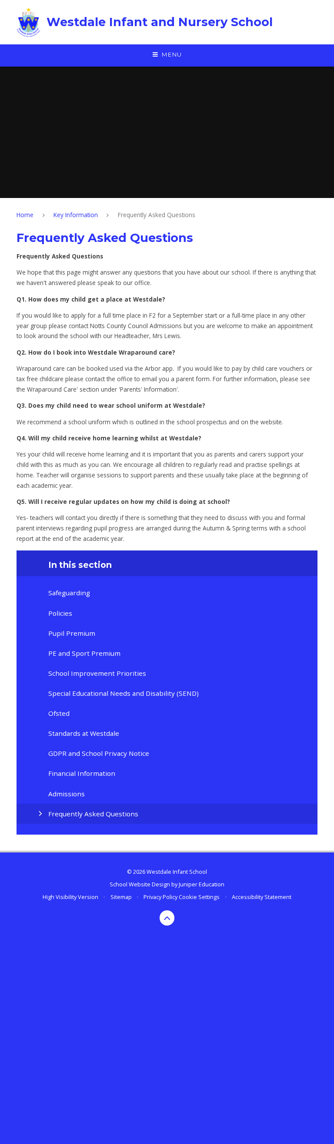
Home (25, 215)
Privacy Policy (160, 897)
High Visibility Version (70, 897)
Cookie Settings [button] (199, 897)
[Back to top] (167, 918)
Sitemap (121, 897)
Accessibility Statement (261, 897)
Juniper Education (201, 884)
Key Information (75, 215)
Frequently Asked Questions (156, 215)
